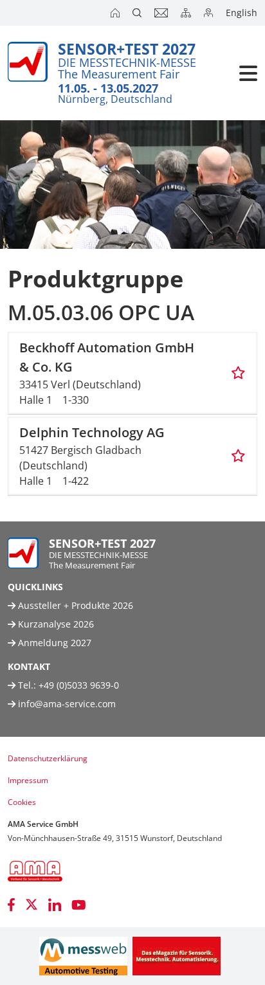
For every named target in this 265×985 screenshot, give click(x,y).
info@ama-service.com (67, 704)
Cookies (22, 802)
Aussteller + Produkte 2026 (74, 605)
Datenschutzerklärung (47, 758)
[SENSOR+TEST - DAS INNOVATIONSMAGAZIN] (176, 956)
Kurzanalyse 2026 (54, 624)
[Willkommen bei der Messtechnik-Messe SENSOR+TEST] (116, 13)
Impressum (28, 780)
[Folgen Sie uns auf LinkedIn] (54, 904)
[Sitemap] (187, 13)
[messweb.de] (83, 956)
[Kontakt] (162, 13)
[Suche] (138, 13)
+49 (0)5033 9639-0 (79, 685)
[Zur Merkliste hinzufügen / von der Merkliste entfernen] (238, 373)
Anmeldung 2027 (53, 643)
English (241, 12)
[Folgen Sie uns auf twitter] (31, 904)
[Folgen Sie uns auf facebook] (11, 904)
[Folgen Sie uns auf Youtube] (78, 904)
